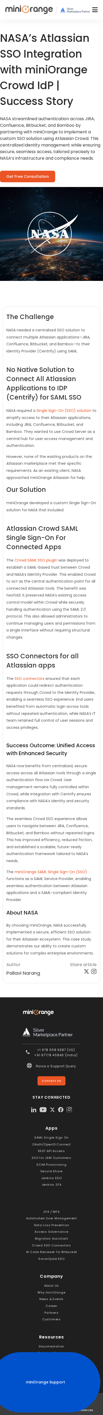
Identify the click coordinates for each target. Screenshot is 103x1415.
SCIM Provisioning (51, 1165)
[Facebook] (60, 1109)
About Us (51, 1285)
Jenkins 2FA (52, 1184)
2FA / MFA (51, 1212)
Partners (51, 1313)
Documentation (51, 1346)
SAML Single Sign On (51, 1137)
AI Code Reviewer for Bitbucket (51, 1252)
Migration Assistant (51, 1238)
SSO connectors (29, 678)
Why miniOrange (51, 1292)
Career (51, 1306)
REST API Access (51, 1151)
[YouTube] (43, 1109)
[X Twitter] (52, 1109)
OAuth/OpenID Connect (51, 1144)
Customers (51, 1319)
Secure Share (51, 1171)
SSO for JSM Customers (51, 1158)
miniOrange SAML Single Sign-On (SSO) (51, 872)
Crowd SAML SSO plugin (36, 560)
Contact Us (51, 1081)
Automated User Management (51, 1218)
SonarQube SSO (51, 1259)
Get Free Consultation (27, 176)
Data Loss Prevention (51, 1225)
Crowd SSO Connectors (51, 1245)
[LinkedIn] (33, 1109)
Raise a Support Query (56, 1066)
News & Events (51, 1299)
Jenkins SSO (51, 1178)
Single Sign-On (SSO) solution (63, 410)
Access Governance (51, 1232)
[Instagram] (69, 1109)
